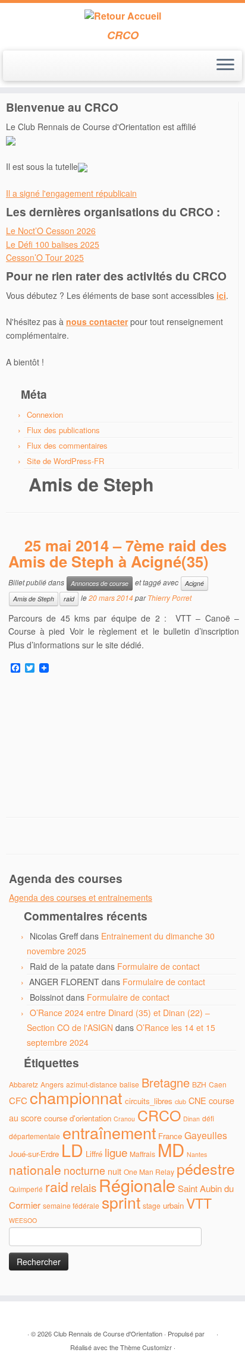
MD (171, 1149)
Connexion (45, 414)
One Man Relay (149, 1171)
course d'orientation (77, 1118)
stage (152, 1205)
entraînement (109, 1132)
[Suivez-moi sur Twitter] (23, 69)
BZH (199, 1084)
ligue (116, 1152)
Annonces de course (99, 583)
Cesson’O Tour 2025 (45, 257)
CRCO (159, 1114)
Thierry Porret (169, 597)
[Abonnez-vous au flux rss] (13, 69)
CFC (18, 1100)
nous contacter (97, 321)
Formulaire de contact (158, 966)
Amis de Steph (33, 598)
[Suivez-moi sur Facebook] (33, 69)
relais (83, 1187)
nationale (35, 1169)
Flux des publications (63, 430)
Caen (218, 1084)
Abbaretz (23, 1084)
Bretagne (166, 1082)
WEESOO (23, 1220)
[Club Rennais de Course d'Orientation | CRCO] (122, 16)
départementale (34, 1136)
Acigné (194, 583)
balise (129, 1084)
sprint (121, 1202)
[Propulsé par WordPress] (210, 1331)
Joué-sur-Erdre (34, 1153)
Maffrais (142, 1154)
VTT (199, 1203)
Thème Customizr (146, 1347)
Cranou (124, 1118)
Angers (52, 1084)
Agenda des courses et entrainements (80, 897)
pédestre (206, 1168)
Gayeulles (205, 1135)
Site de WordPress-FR (65, 460)
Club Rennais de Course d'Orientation (108, 1333)
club (180, 1101)
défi (208, 1118)
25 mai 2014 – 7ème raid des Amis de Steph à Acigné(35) (117, 553)
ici (221, 295)
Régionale (137, 1184)
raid (69, 598)
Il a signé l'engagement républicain (71, 193)
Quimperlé (26, 1189)
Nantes (197, 1154)
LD (72, 1149)
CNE (197, 1100)
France (170, 1136)
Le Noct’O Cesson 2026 (51, 231)
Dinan (191, 1118)
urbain (173, 1205)
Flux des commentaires (67, 445)
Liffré (94, 1153)
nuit (114, 1171)
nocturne (84, 1170)
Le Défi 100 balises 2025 (52, 244)
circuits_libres (148, 1100)
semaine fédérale (71, 1205)
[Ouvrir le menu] (225, 66)
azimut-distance (91, 1084)
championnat (76, 1097)
